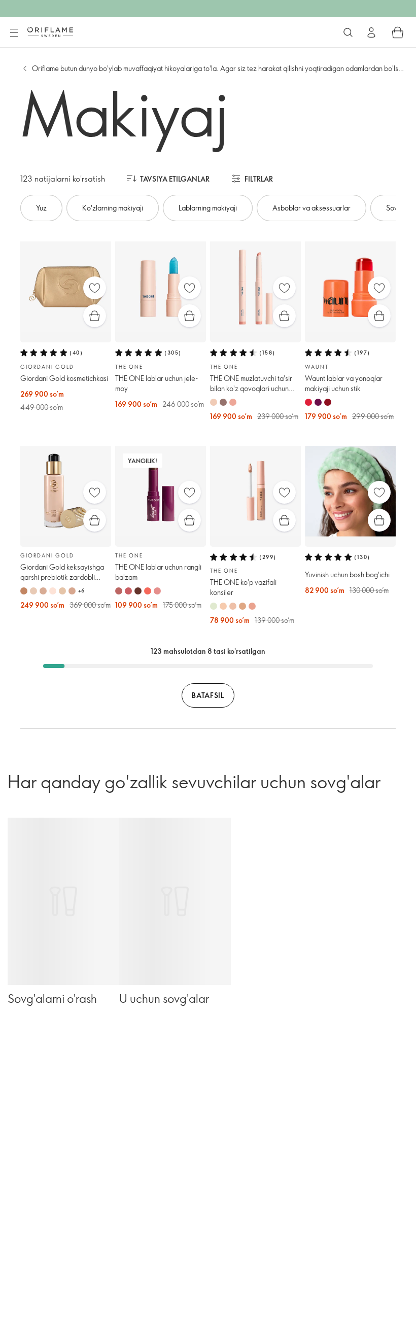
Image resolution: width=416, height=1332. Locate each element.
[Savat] (397, 32)
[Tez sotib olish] (94, 315)
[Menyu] (14, 33)
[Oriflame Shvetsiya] (50, 32)
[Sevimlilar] (94, 287)
